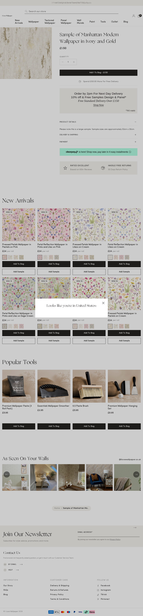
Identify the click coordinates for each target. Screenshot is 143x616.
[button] (103, 303)
